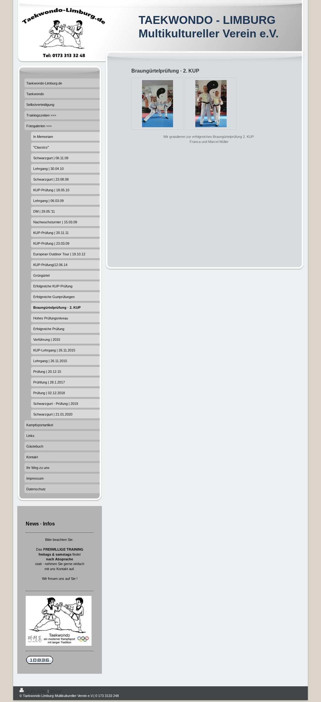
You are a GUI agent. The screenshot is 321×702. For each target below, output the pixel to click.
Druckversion (36, 691)
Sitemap (56, 691)
